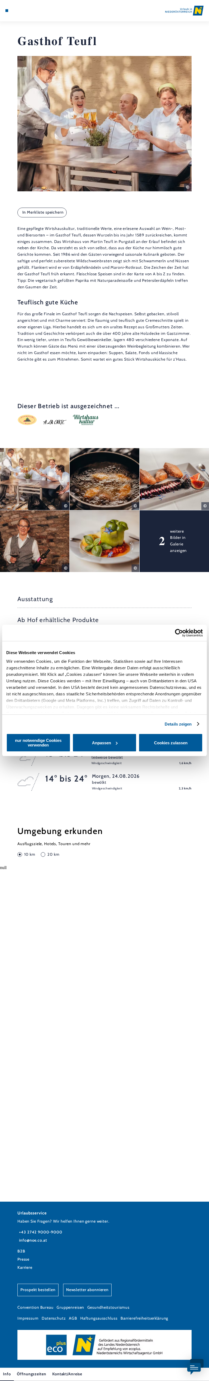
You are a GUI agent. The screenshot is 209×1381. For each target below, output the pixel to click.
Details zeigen (178, 724)
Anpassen (101, 743)
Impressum (28, 1318)
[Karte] (17, 10)
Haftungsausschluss (99, 1318)
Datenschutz (54, 1318)
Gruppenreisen (70, 1307)
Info (7, 1373)
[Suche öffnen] (27, 10)
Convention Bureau (35, 1307)
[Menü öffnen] (6, 10)
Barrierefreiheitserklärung (144, 1318)
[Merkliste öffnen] (21, 10)
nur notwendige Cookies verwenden (38, 742)
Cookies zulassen (171, 743)
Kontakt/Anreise (67, 1373)
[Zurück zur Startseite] (184, 10)
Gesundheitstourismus (108, 1307)
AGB (73, 1318)
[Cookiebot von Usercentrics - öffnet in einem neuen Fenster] (179, 633)
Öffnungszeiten (31, 1373)
